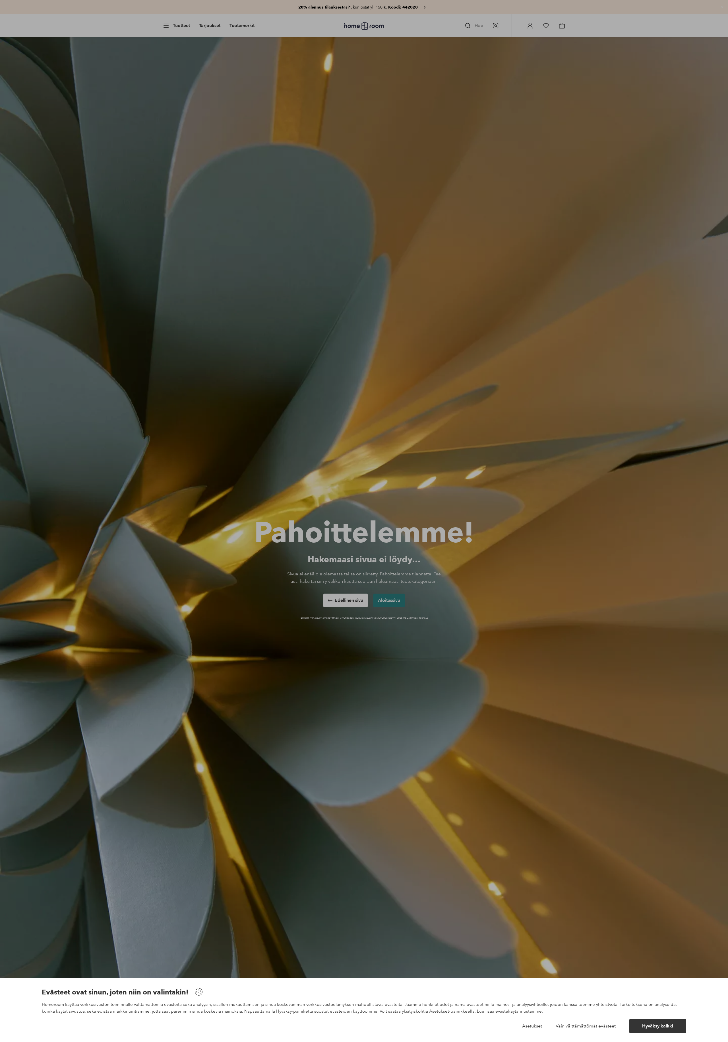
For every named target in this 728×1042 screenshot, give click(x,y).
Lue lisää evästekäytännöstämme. (510, 1011)
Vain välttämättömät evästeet (586, 1026)
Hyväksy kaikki (657, 1026)
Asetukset (532, 1026)
